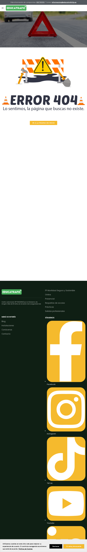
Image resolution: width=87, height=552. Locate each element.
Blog (4, 321)
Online (48, 294)
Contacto (6, 334)
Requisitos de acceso (55, 303)
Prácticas (49, 307)
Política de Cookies (26, 549)
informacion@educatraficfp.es (64, 2)
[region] (43, 545)
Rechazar (55, 546)
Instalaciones (8, 325)
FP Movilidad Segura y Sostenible (60, 290)
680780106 (40, 2)
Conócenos (7, 330)
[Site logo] (16, 8)
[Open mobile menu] (3, 8)
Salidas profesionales (55, 311)
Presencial (50, 299)
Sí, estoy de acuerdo (73, 546)
